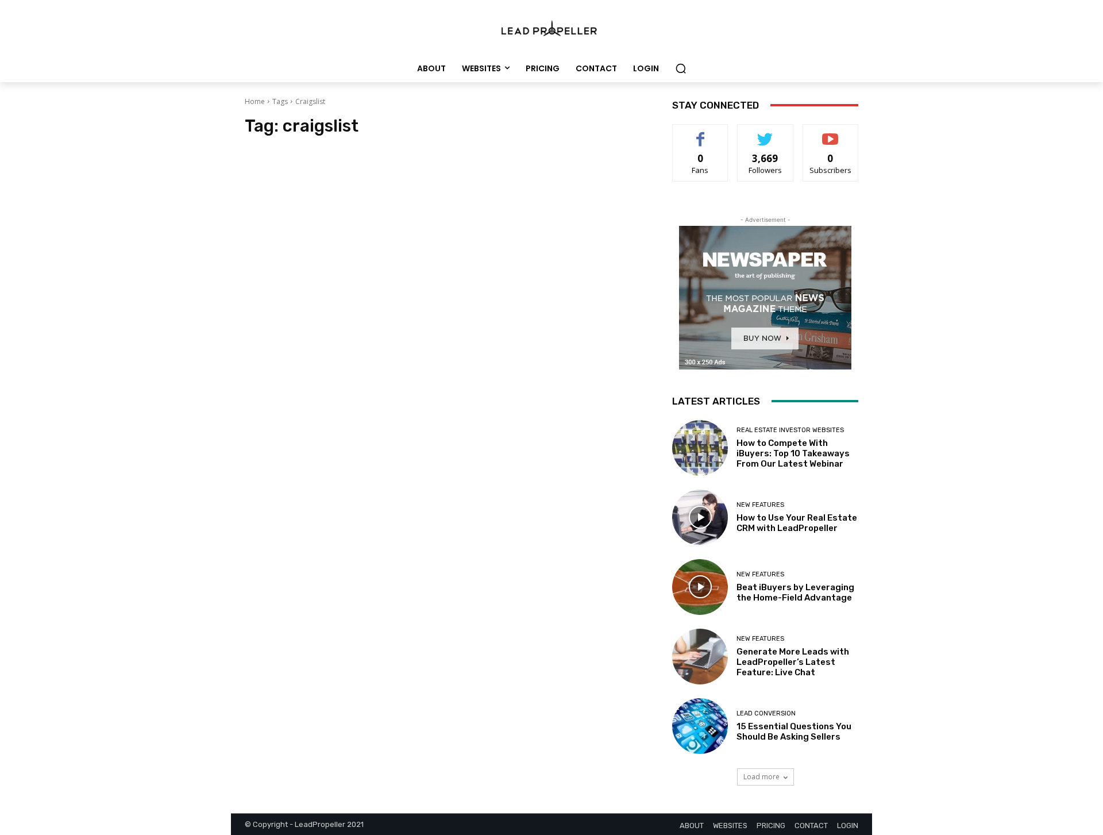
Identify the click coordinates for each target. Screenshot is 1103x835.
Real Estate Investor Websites (790, 430)
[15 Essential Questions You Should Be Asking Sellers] (700, 726)
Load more (761, 777)
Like (700, 133)
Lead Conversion (766, 713)
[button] (681, 68)
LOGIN (847, 825)
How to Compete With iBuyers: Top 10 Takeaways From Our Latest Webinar (793, 453)
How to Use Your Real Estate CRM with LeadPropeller (796, 523)
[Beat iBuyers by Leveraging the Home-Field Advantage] (700, 587)
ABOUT (692, 825)
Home (255, 101)
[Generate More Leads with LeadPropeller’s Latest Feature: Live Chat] (700, 656)
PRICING (771, 825)
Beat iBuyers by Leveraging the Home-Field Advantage (795, 592)
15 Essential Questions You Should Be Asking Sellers (793, 731)
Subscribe (831, 133)
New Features (760, 505)
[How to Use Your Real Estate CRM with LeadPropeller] (700, 517)
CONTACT (811, 825)
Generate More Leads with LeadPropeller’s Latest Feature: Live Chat (792, 662)
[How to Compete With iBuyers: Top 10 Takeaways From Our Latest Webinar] (700, 448)
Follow (765, 133)
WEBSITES (730, 825)
